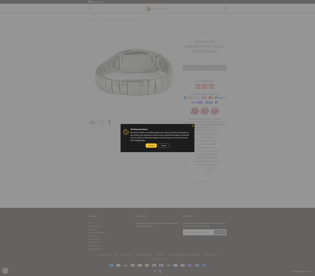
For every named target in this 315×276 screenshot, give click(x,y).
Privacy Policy (140, 140)
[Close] (192, 126)
